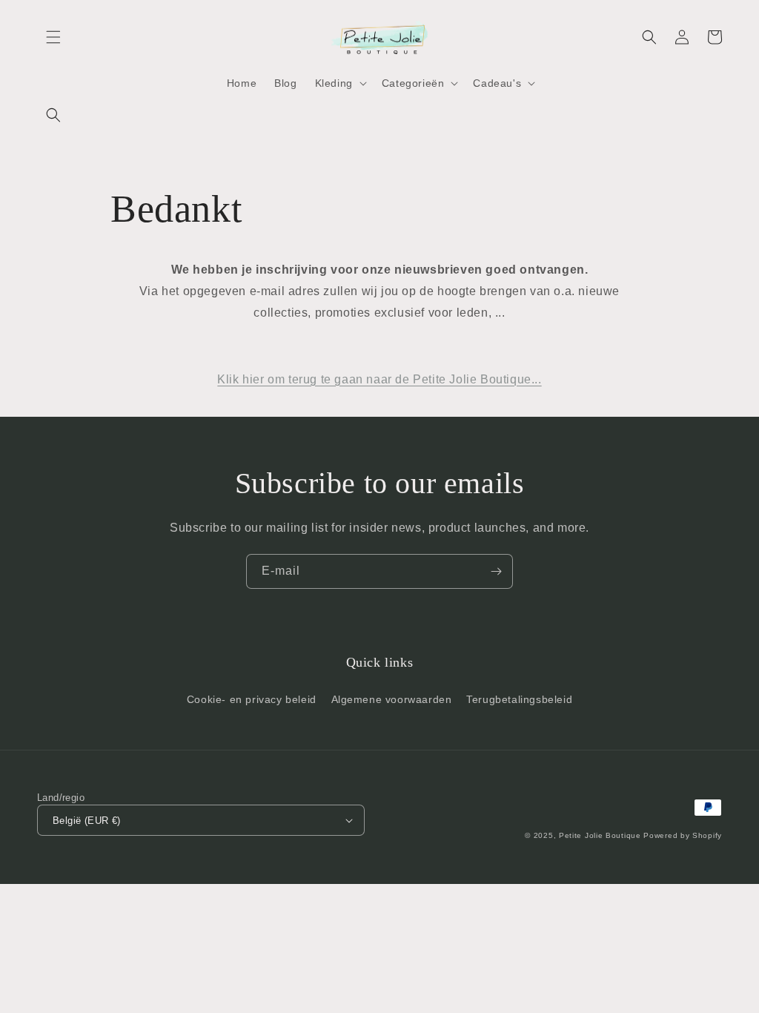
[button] (53, 37)
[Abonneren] (496, 571)
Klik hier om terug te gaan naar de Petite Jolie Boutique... (379, 379)
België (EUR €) (87, 820)
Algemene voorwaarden (391, 699)
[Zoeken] (53, 115)
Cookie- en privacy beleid (251, 699)
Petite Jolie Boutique (600, 835)
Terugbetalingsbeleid (519, 699)
